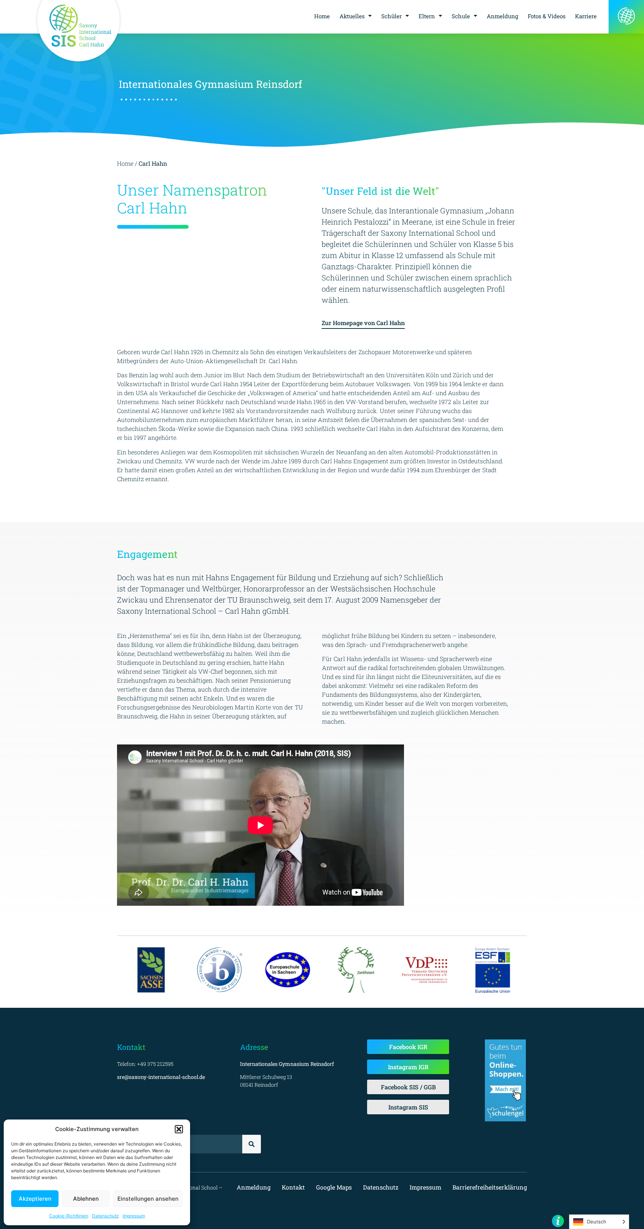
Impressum (134, 1216)
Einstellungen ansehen (148, 1198)
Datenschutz (105, 1216)
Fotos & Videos (546, 16)
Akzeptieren (35, 1198)
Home (322, 16)
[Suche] (251, 1144)
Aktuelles (352, 16)
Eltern (427, 16)
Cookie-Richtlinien (68, 1216)
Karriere (586, 16)
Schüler (391, 16)
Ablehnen (86, 1198)
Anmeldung (502, 16)
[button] (179, 1129)
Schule (461, 16)
